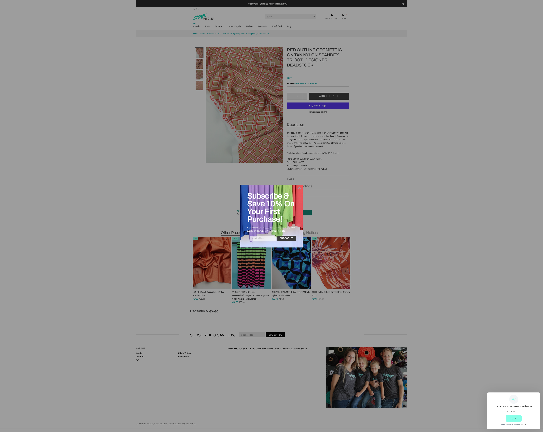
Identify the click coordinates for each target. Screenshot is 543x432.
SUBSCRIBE (287, 238)
